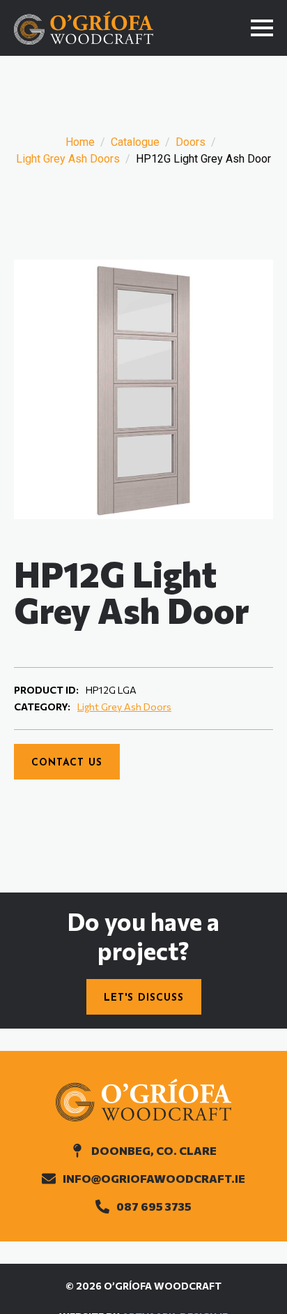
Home (80, 142)
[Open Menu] (262, 28)
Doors (190, 142)
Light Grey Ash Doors (68, 158)
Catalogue (135, 142)
